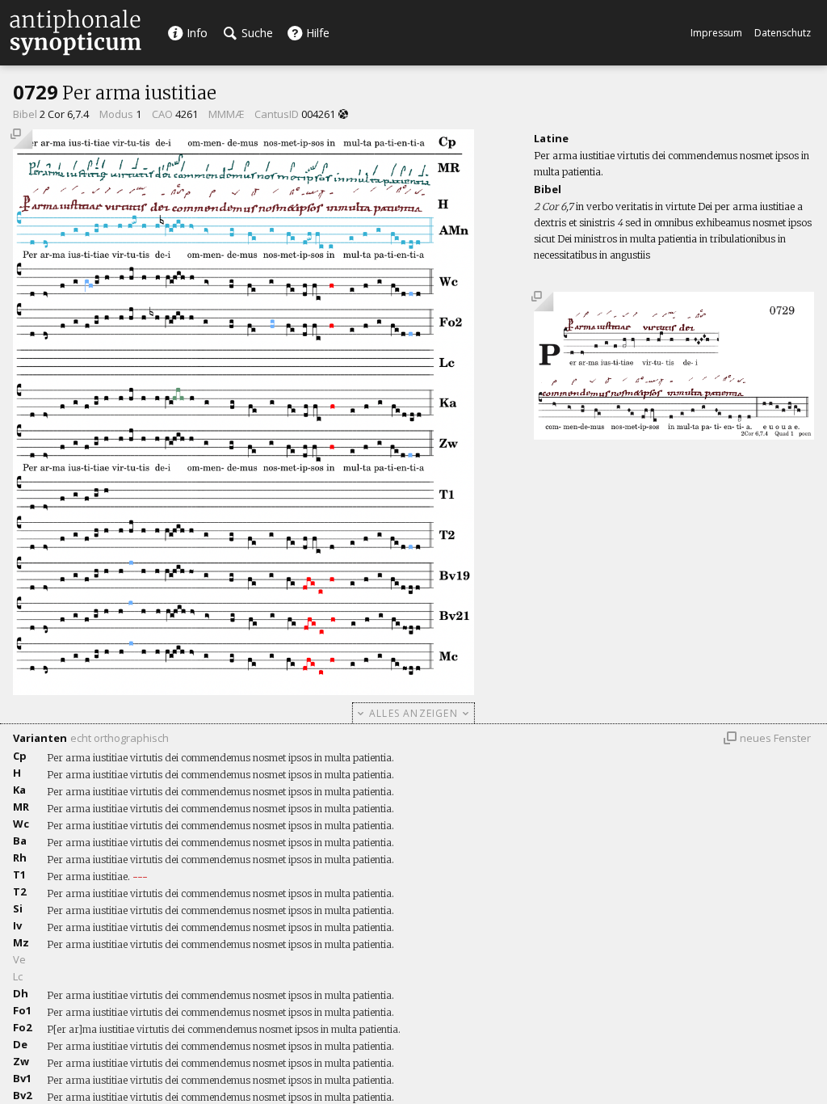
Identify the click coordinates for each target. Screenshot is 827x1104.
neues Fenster (775, 738)
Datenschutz (782, 33)
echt (80, 738)
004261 (318, 114)
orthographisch (131, 738)
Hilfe (316, 32)
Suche (255, 32)
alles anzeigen (413, 713)
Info (195, 32)
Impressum (716, 33)
